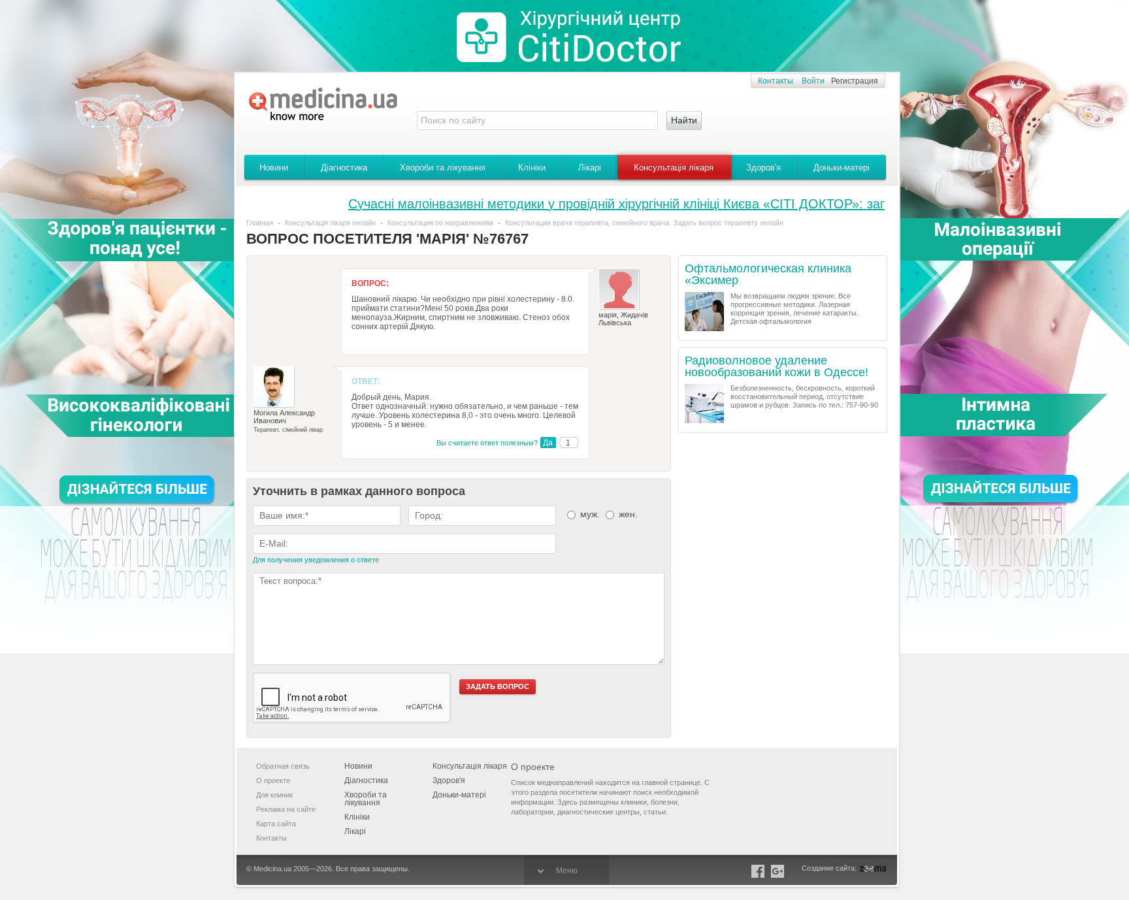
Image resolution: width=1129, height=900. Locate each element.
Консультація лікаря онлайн (330, 223)
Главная (259, 223)
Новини (273, 167)
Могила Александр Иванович (284, 417)
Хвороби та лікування (442, 167)
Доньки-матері (841, 167)
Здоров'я (763, 167)
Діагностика (344, 167)
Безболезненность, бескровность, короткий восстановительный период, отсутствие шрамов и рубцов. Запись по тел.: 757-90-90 (804, 396)
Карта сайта (276, 824)
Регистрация (854, 81)
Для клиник (274, 795)
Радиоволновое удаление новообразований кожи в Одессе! (776, 367)
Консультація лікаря (673, 167)
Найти (684, 120)
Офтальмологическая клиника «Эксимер (768, 275)
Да (548, 442)
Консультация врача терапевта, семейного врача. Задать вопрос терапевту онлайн (644, 223)
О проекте (273, 780)
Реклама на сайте (286, 809)
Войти (813, 81)
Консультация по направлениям (440, 223)
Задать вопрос (497, 686)
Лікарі (589, 167)
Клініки (532, 167)
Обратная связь (283, 766)
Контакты (775, 81)
